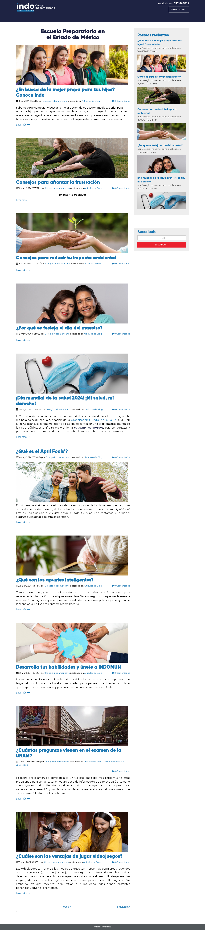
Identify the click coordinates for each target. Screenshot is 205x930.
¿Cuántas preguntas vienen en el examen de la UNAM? (68, 753)
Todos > (66, 906)
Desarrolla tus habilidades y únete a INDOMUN (68, 667)
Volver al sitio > (178, 9)
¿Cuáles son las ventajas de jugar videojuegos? (69, 856)
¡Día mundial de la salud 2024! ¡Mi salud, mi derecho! (65, 400)
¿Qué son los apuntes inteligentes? (55, 580)
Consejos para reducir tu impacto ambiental (66, 258)
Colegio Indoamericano (55, 101)
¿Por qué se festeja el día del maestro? (59, 328)
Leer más (21, 124)
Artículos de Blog (91, 101)
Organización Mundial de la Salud (93, 420)
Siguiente (122, 906)
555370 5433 (181, 3)
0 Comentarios (122, 101)
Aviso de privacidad (102, 927)
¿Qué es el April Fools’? (42, 451)
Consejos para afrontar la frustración (58, 182)
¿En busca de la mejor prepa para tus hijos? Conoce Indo (65, 92)
